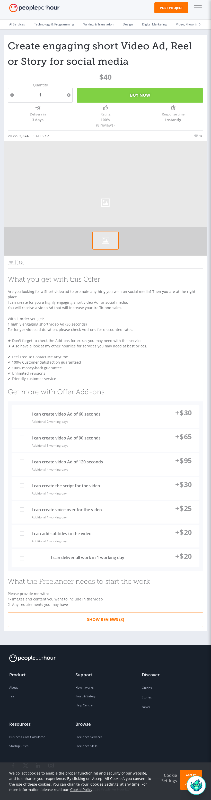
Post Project (171, 7)
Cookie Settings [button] (169, 778)
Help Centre (84, 705)
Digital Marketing (154, 24)
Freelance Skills (86, 746)
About (13, 687)
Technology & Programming (54, 24)
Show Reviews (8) (105, 619)
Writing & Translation (98, 24)
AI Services (17, 24)
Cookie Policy (81, 789)
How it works (84, 687)
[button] (196, 8)
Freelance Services (88, 737)
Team (13, 696)
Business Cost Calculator (27, 737)
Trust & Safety (85, 696)
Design (128, 24)
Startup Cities (19, 746)
